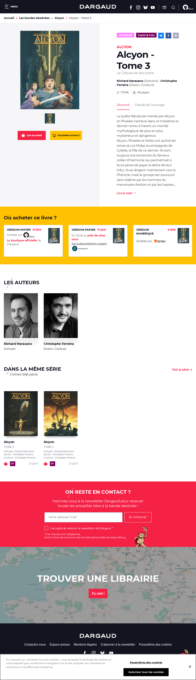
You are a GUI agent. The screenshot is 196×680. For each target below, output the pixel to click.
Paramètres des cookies (155, 644)
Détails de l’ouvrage (149, 105)
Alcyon (59, 18)
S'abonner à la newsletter (118, 644)
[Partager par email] (176, 35)
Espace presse (60, 644)
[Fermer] (190, 666)
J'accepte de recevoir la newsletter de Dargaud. (80, 528)
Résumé (123, 105)
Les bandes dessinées (34, 18)
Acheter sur (144, 240)
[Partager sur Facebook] (168, 35)
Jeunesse (125, 35)
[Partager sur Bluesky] (161, 35)
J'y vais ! (98, 593)
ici (124, 537)
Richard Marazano (130, 81)
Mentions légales (85, 644)
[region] (98, 667)
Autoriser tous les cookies (146, 671)
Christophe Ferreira (59, 344)
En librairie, (88, 237)
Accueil (9, 18)
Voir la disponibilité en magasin (89, 243)
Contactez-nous (35, 644)
